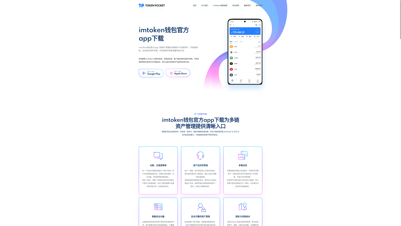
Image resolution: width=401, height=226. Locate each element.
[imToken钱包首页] (152, 5)
